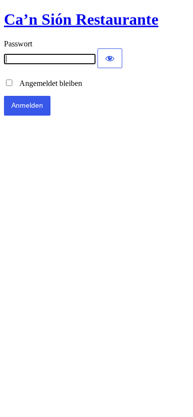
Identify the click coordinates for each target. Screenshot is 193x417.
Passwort (18, 44)
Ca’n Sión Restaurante (81, 19)
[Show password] (109, 58)
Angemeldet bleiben (48, 83)
